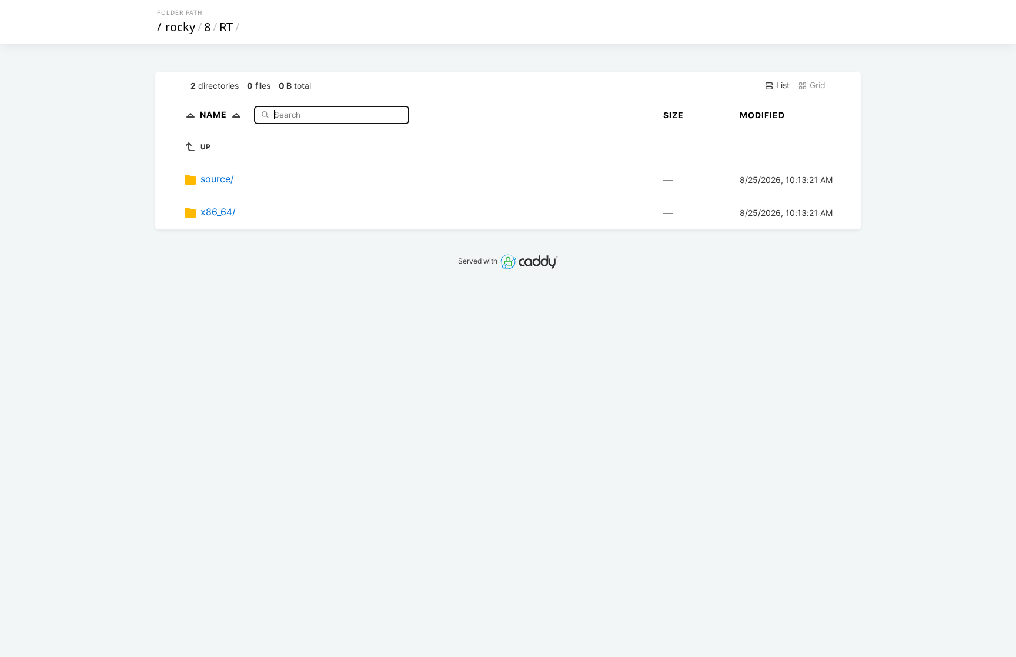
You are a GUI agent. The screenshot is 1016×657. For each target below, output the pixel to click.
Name (214, 114)
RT (226, 27)
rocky (180, 27)
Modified (762, 115)
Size (673, 115)
